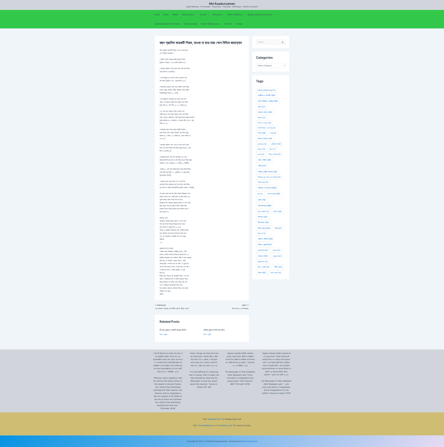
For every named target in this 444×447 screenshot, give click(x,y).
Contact (238, 24)
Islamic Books (188, 14)
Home (157, 14)
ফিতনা (278, 211)
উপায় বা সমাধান (265, 138)
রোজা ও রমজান (265, 238)
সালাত (263, 256)
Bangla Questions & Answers (260, 14)
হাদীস (278, 267)
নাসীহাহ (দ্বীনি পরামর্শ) (267, 172)
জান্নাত (261, 149)
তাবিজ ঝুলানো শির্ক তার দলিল (214, 330)
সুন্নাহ (277, 256)
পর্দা (260, 194)
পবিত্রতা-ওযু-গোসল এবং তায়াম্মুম (269, 177)
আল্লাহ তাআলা (265, 112)
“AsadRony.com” (226, 425)
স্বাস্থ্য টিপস (263, 262)
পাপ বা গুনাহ (273, 193)
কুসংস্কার (262, 144)
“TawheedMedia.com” (206, 425)
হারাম (262, 272)
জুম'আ (273, 149)
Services (228, 24)
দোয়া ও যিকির (264, 160)
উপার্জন (273, 133)
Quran (166, 14)
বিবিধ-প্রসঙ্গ (264, 228)
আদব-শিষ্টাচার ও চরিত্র (268, 101)
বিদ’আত (262, 217)
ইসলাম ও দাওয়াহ (264, 123)
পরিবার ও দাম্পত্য (267, 187)
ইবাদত (261, 118)
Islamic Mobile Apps (267, 90)
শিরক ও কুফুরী (163, 334)
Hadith (175, 14)
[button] (195, 14)
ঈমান (262, 133)
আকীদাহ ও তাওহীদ (266, 95)
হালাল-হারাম (275, 273)
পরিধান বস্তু (263, 182)
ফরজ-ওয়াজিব (263, 211)
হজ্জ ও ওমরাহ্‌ (264, 267)
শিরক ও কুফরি (265, 244)
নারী (262, 165)
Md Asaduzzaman (222, 3)
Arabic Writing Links (209, 24)
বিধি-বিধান (263, 222)
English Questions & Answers (167, 24)
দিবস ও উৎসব (275, 154)
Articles (203, 14)
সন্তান (276, 250)
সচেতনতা (263, 250)
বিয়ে (278, 228)
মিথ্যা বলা (261, 233)
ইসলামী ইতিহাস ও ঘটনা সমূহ (266, 128)
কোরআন (276, 144)
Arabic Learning (190, 24)
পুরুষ (262, 199)
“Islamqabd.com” (214, 419)
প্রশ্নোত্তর (264, 205)
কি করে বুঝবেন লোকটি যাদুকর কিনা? (173, 330)
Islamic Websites (234, 14)
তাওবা (261, 154)
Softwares (216, 14)
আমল (261, 107)
